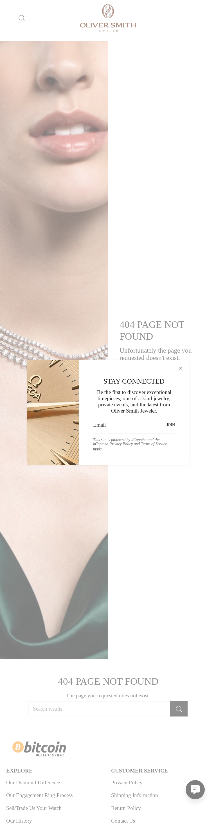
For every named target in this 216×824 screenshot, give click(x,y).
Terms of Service (154, 444)
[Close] (180, 368)
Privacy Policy (121, 444)
